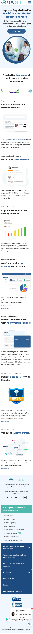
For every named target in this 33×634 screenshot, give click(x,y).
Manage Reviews (9, 519)
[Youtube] (16, 497)
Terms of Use (16, 627)
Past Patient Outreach (11, 537)
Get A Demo (16, 31)
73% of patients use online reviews (13, 140)
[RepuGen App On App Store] (22, 619)
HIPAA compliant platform (20, 410)
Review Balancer (9, 526)
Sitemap (24, 627)
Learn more (5, 308)
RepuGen (16, 629)
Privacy (9, 627)
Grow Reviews (8, 516)
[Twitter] (11, 497)
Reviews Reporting (10, 523)
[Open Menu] (29, 2)
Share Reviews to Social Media (14, 530)
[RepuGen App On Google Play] (11, 619)
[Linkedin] (25, 497)
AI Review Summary (12, 533)
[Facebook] (7, 497)
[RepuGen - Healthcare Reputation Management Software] (11, 2)
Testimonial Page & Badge (13, 540)
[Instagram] (20, 497)
